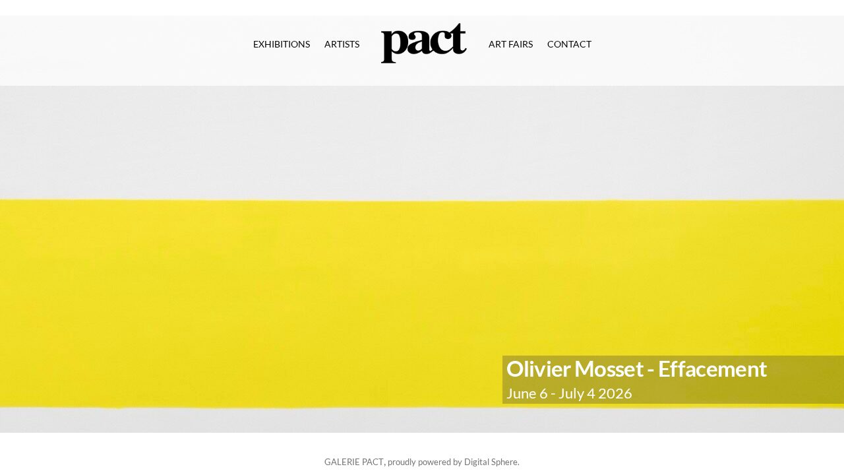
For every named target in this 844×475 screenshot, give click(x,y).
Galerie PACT (354, 462)
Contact (569, 43)
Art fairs (511, 43)
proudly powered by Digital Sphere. (454, 462)
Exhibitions (281, 43)
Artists (341, 43)
